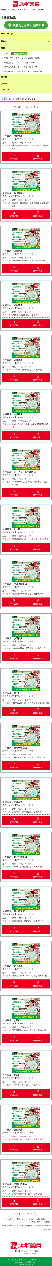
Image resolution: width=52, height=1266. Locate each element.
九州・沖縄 (46, 1229)
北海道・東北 (12, 1225)
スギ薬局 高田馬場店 (13, 193)
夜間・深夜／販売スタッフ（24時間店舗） (22, 58)
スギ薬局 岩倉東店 (12, 305)
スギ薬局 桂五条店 (12, 1129)
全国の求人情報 (35, 1222)
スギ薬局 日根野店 (12, 360)
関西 (39, 1225)
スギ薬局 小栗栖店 (12, 638)
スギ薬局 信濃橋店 (12, 414)
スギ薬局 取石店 (11, 1075)
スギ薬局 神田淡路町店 (14, 584)
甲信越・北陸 (23, 1225)
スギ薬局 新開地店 (12, 136)
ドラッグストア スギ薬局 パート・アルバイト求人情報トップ (25, 1219)
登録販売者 (38, 71)
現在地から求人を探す (27, 25)
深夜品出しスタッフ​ (34, 63)
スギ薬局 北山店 (11, 529)
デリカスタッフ (30, 67)
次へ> (36, 107)
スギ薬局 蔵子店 (11, 693)
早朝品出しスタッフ (12, 63)
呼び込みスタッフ (11, 67)
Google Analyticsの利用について (26, 1262)
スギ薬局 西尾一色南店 (14, 747)
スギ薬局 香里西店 (12, 802)
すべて (7, 54)
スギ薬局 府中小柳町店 (14, 857)
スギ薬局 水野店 (11, 1020)
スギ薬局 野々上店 (12, 966)
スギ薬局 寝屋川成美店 (14, 1184)
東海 (35, 1225)
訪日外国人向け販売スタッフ (16, 71)
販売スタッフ (20, 54)
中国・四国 (46, 1225)
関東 (30, 1225)
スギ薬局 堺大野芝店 (13, 911)
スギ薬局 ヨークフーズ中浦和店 (19, 472)
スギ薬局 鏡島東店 (12, 251)
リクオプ (30, 1264)
